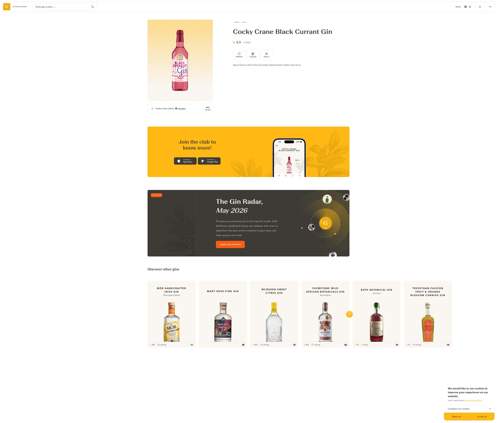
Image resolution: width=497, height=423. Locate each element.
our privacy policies (473, 400)
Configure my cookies (458, 408)
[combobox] (64, 6)
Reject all (456, 416)
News (458, 7)
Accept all (482, 416)
